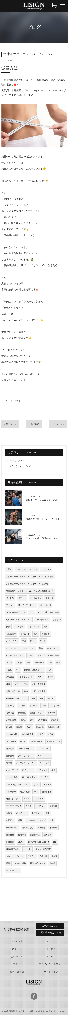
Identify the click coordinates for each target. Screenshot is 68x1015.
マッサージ (39, 662)
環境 (8, 863)
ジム (31, 612)
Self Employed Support (38, 842)
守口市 (36, 784)
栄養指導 (53, 827)
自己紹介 (10, 820)
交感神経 (22, 834)
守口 (36, 791)
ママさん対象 (12, 734)
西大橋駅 (51, 713)
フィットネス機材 (43, 849)
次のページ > (58, 424)
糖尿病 (50, 734)
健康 (8, 684)
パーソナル (19, 626)
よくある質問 (35, 598)
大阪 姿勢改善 (13, 691)
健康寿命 (55, 720)
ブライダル (42, 770)
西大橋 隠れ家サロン (33, 670)
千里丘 (9, 670)
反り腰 (27, 799)
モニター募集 (12, 777)
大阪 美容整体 (38, 684)
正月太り (31, 856)
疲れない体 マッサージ (48, 612)
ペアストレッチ (44, 756)
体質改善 (10, 677)
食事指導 (41, 827)
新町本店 (51, 698)
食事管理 (53, 806)
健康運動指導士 (13, 849)
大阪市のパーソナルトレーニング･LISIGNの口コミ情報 (30, 576)
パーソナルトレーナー (25, 763)
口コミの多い (43, 748)
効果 (36, 634)
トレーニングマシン (15, 856)
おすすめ (57, 619)
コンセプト (46, 569)
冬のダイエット (53, 741)
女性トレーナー (13, 799)
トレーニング (34, 626)
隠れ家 (19, 727)
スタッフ (49, 598)
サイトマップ (51, 971)
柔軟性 (9, 763)
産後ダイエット (36, 713)
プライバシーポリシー (15, 612)
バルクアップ (12, 770)
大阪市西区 (11, 634)
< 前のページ (10, 424)
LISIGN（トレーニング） (12, 400)
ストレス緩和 (20, 863)
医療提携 (47, 834)
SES (54, 842)
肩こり (23, 741)
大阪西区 (22, 713)
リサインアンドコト (26, 605)
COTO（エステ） (16, 460)
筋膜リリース (12, 827)
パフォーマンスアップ (35, 820)
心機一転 (43, 856)
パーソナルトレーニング (26, 569)
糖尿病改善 (46, 791)
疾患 (48, 813)
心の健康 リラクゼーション (18, 619)
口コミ (43, 641)
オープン (47, 784)
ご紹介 (40, 734)
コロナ (19, 662)
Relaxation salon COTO (16, 698)
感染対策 (10, 748)
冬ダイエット (22, 813)
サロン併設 (11, 741)
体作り (40, 677)
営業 (28, 662)
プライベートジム (25, 748)
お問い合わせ (45, 605)
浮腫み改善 (38, 799)
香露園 (9, 813)
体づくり (34, 705)
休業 (50, 662)
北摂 (49, 670)
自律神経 (10, 834)
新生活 (54, 856)
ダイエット (25, 634)
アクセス (10, 605)
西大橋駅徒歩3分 (29, 777)
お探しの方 (11, 720)
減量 (20, 820)
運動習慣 (10, 756)
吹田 (18, 670)
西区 (33, 698)
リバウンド (40, 806)
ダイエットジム (21, 684)
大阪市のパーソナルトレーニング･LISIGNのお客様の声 (30, 591)
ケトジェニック (13, 870)
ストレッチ (44, 763)
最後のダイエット (37, 863)
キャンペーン (53, 648)
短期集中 (46, 634)
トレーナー (11, 791)
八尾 (51, 820)
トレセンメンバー (25, 677)
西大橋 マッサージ (15, 655)
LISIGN (21, 842)
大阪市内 (10, 705)
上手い (30, 655)
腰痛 (26, 691)
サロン (29, 727)
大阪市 (9, 569)
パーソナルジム (42, 619)
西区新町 (22, 705)
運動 (44, 705)
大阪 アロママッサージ (48, 655)
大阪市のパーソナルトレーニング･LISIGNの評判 (27, 583)
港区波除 (40, 727)
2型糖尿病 (42, 720)
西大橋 (9, 727)
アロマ (9, 662)
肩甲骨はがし (27, 827)
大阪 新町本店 (38, 691)
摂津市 (50, 677)
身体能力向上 (27, 734)
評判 (41, 648)
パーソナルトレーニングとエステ (20, 648)
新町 (46, 626)
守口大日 (44, 777)
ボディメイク (12, 641)
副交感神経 (35, 834)
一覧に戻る (34, 424)
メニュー (22, 598)
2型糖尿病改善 (36, 741)
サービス (10, 598)
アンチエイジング (14, 806)
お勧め (23, 720)
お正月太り (36, 813)
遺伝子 (52, 863)
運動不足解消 (53, 727)
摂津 (58, 662)
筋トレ (33, 641)
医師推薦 (10, 842)
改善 (32, 720)
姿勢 (53, 770)
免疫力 (29, 806)
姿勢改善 (10, 713)
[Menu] (62, 5)
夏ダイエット (27, 770)
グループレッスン (25, 756)
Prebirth (27, 849)
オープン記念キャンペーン (17, 784)
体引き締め (54, 705)
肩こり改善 (25, 791)
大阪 (8, 626)
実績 (24, 641)
